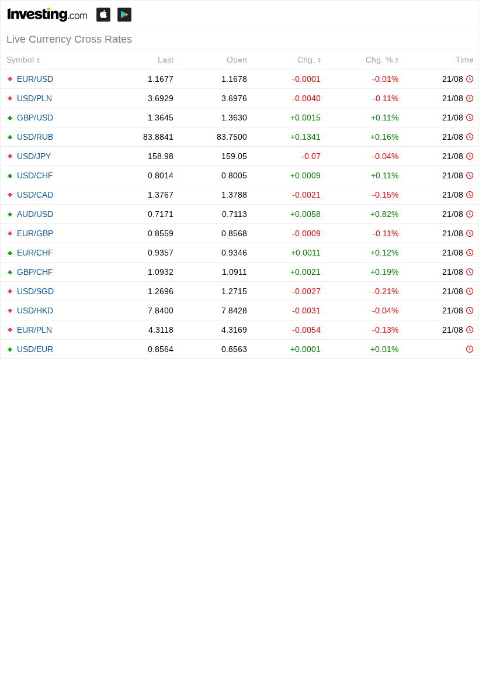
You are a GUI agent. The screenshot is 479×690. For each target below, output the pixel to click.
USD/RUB (35, 137)
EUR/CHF (35, 252)
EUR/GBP (35, 233)
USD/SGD (35, 291)
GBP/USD (35, 117)
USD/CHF (35, 175)
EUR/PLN (34, 329)
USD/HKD (35, 310)
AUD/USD (35, 214)
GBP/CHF (35, 272)
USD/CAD (35, 194)
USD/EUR (35, 349)
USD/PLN (34, 98)
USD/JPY (34, 156)
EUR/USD (35, 79)
